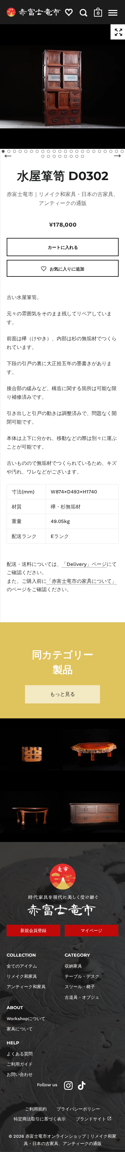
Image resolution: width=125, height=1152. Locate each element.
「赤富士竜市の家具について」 (82, 581)
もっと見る (62, 694)
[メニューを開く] (112, 12)
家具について (20, 1028)
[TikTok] (81, 1085)
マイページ (91, 930)
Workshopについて (26, 1018)
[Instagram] (68, 1085)
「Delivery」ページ (84, 564)
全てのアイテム (22, 966)
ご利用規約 (36, 1108)
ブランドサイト (91, 1118)
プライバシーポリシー (78, 1108)
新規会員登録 (33, 930)
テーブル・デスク (82, 976)
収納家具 (73, 966)
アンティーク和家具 (26, 986)
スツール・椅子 (80, 986)
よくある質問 (20, 1053)
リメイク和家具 (22, 976)
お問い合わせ (20, 1074)
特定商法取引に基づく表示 (40, 1118)
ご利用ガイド (20, 1064)
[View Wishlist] (68, 14)
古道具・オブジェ (82, 997)
